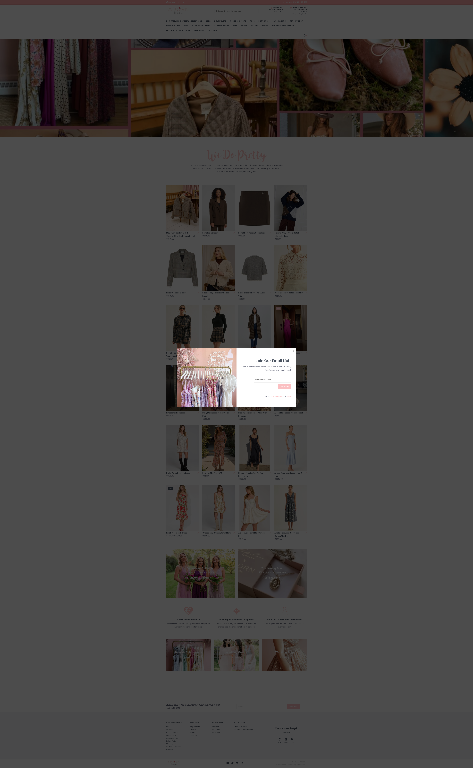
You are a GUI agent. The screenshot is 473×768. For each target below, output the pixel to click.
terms (288, 396)
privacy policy (276, 396)
